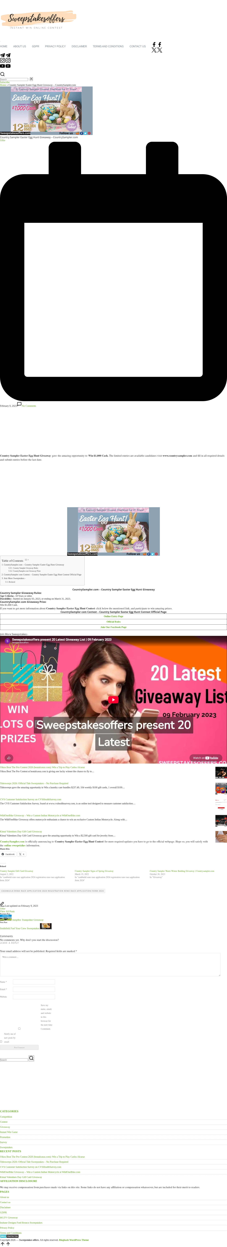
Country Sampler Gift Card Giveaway (16, 870)
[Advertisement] (113, 430)
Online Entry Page (113, 616)
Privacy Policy (7, 1227)
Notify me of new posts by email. (10, 1037)
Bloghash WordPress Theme (74, 1240)
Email (3, 989)
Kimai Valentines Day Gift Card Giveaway (21, 831)
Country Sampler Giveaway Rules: (25, 568)
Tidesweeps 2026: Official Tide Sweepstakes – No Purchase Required (34, 783)
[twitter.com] (157, 51)
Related (12, 582)
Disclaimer (5, 1207)
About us (4, 1197)
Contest (3, 1122)
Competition (6, 1116)
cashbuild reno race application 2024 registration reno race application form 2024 (53, 891)
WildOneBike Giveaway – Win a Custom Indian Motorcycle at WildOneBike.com (40, 815)
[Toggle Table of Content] (26, 559)
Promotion (5, 1137)
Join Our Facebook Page (113, 627)
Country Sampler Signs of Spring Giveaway (94, 870)
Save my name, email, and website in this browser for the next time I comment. (46, 1017)
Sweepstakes (6, 1147)
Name (3, 981)
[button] (31, 79)
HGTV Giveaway (9, 1217)
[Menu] (0, 41)
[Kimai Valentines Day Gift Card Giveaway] (221, 837)
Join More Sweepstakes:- (14, 578)
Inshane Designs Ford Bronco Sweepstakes (21, 1222)
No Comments (29, 406)
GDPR (3, 1212)
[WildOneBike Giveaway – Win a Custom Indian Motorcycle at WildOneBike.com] (221, 821)
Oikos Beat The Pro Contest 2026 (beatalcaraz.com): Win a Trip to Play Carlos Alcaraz (42, 767)
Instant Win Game (9, 1132)
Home (3, 85)
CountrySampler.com (12, 841)
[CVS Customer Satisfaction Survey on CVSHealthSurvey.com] (221, 805)
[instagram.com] (5, 62)
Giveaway (5, 1127)
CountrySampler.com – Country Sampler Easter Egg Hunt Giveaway (34, 564)
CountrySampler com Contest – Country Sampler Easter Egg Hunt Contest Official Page (42, 574)
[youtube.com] (5, 67)
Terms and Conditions (10, 1233)
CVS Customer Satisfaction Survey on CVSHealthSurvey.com (30, 799)
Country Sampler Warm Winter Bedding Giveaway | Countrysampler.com (182, 870)
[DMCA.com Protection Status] (9, 1237)
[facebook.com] (157, 46)
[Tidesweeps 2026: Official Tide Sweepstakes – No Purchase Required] (221, 789)
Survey (3, 1142)
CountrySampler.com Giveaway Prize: (27, 571)
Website (3, 996)
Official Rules (114, 621)
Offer (2, 908)
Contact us (5, 1202)
